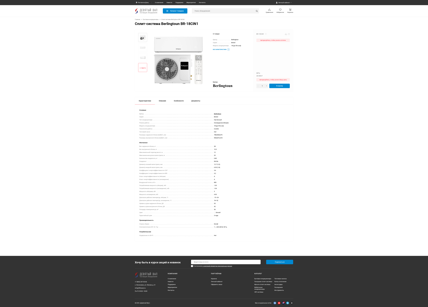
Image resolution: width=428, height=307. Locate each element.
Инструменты (279, 290)
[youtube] (279, 303)
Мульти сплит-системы (262, 284)
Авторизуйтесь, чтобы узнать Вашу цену (273, 80)
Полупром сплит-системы (263, 281)
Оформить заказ (216, 284)
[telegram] (287, 303)
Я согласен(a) (212, 266)
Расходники (278, 287)
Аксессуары (278, 284)
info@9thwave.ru (140, 288)
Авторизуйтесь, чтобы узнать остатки (273, 40)
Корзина (214, 278)
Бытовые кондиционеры (150, 19)
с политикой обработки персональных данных (217, 266)
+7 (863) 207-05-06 (141, 282)
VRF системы (258, 292)
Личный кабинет (216, 281)
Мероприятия (191, 2)
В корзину (279, 86)
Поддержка (179, 2)
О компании (159, 2)
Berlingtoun (217, 114)
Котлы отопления (280, 281)
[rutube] (283, 303)
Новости (169, 2)
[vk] (275, 303)
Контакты (202, 2)
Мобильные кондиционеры (259, 288)
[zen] (291, 303)
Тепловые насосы (280, 278)
